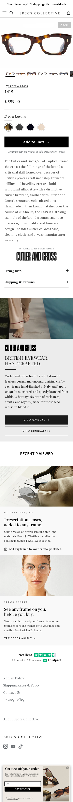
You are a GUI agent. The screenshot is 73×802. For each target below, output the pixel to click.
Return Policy (13, 678)
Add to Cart (36, 142)
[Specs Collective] (39, 13)
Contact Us (11, 692)
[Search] (13, 12)
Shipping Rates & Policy (21, 685)
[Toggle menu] (4, 12)
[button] (67, 767)
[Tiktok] (20, 746)
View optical (34, 419)
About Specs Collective (21, 719)
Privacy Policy (14, 699)
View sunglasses (36, 431)
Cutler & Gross (18, 86)
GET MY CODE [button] (23, 789)
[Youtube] (13, 746)
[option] (36, 44)
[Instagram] (5, 746)
